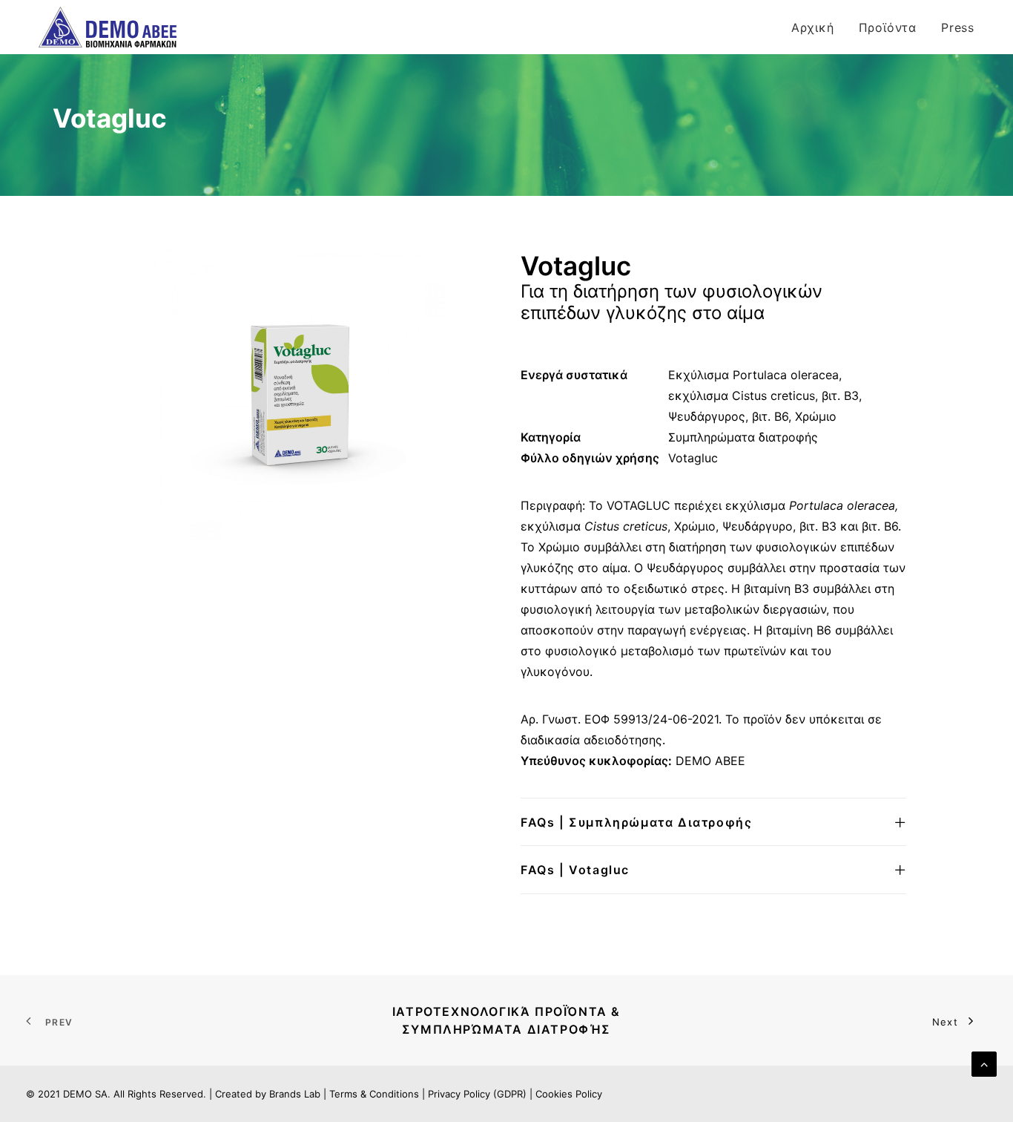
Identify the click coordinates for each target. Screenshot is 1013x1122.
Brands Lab (294, 1094)
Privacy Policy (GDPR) (477, 1094)
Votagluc (693, 457)
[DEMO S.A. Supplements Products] (107, 27)
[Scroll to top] (984, 1062)
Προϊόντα (888, 27)
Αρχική (812, 27)
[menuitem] (818, 27)
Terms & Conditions (374, 1094)
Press (957, 27)
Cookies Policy (568, 1094)
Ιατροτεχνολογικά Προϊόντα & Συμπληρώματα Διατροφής (508, 1020)
